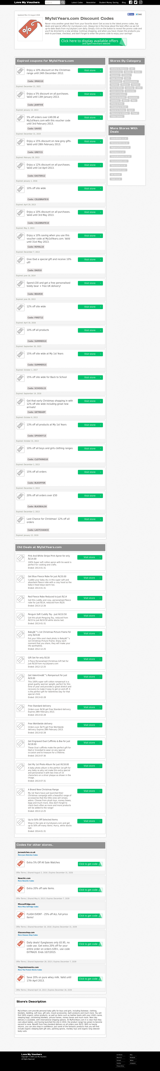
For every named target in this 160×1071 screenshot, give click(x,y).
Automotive (116, 72)
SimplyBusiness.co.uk (120, 156)
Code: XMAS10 (35, 81)
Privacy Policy (120, 1066)
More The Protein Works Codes (30, 970)
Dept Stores (116, 78)
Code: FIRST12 (35, 317)
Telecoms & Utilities (119, 113)
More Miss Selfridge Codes (28, 907)
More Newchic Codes (26, 881)
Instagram (133, 1063)
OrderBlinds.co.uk (118, 138)
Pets (134, 100)
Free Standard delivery (39, 705)
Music (125, 100)
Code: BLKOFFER (36, 483)
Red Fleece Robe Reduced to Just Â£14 (47, 596)
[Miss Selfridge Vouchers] (21, 915)
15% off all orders (37, 471)
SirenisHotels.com (119, 161)
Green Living (116, 91)
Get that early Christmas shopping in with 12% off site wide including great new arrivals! (50, 404)
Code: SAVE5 (34, 128)
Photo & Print (117, 104)
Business (115, 75)
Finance (125, 85)
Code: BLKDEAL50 (37, 506)
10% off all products (38, 329)
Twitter (132, 1060)
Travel (134, 113)
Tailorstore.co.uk (118, 165)
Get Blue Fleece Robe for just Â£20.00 (47, 576)
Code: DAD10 (35, 270)
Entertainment (131, 81)
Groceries (130, 91)
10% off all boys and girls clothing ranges (50, 448)
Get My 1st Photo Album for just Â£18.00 (48, 764)
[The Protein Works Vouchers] (21, 978)
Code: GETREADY (37, 412)
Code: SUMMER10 (37, 341)
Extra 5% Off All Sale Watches (43, 862)
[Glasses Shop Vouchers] (21, 943)
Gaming (129, 88)
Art (132, 69)
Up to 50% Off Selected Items (43, 819)
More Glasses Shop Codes (28, 935)
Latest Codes (77, 2)
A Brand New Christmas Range (43, 789)
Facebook (132, 1057)
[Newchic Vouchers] (21, 889)
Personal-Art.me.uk (119, 143)
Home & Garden (118, 97)
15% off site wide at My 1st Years (45, 353)
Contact (119, 1060)
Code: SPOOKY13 (37, 435)
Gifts (139, 88)
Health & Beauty (118, 94)
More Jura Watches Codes (28, 855)
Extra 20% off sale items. (41, 888)
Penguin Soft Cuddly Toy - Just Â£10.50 (47, 614)
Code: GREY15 (35, 152)
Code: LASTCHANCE (38, 530)
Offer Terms (21, 873)
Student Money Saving (108, 2)
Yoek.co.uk (115, 179)
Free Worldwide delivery (40, 723)
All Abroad (115, 175)
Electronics (116, 81)
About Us (119, 1057)
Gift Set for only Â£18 (39, 657)
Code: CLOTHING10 (38, 459)
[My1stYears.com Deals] (20, 71)
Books (137, 72)
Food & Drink (116, 88)
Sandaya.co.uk (117, 152)
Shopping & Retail (118, 107)
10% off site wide (36, 188)
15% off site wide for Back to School (47, 377)
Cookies (119, 1063)
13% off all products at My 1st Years (47, 424)
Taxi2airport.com (118, 170)
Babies (128, 72)
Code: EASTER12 (36, 176)
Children (126, 75)
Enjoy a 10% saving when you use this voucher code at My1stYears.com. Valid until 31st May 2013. (48, 238)
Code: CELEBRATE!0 (38, 199)
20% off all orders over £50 (42, 495)
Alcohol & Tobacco (119, 69)
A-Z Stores (119, 1054)
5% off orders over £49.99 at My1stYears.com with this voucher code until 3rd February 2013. (48, 120)
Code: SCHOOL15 (37, 388)
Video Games (117, 116)
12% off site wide (36, 306)
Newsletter (91, 2)
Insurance (133, 97)
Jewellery (115, 100)
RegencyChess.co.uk (120, 147)
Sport (130, 110)
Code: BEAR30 (35, 294)
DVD (127, 78)
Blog (124, 2)
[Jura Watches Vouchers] (21, 863)
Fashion (114, 85)
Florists (135, 85)
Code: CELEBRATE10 (38, 223)
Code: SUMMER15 (37, 364)
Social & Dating (117, 110)
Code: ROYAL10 (36, 247)
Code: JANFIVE (35, 105)
